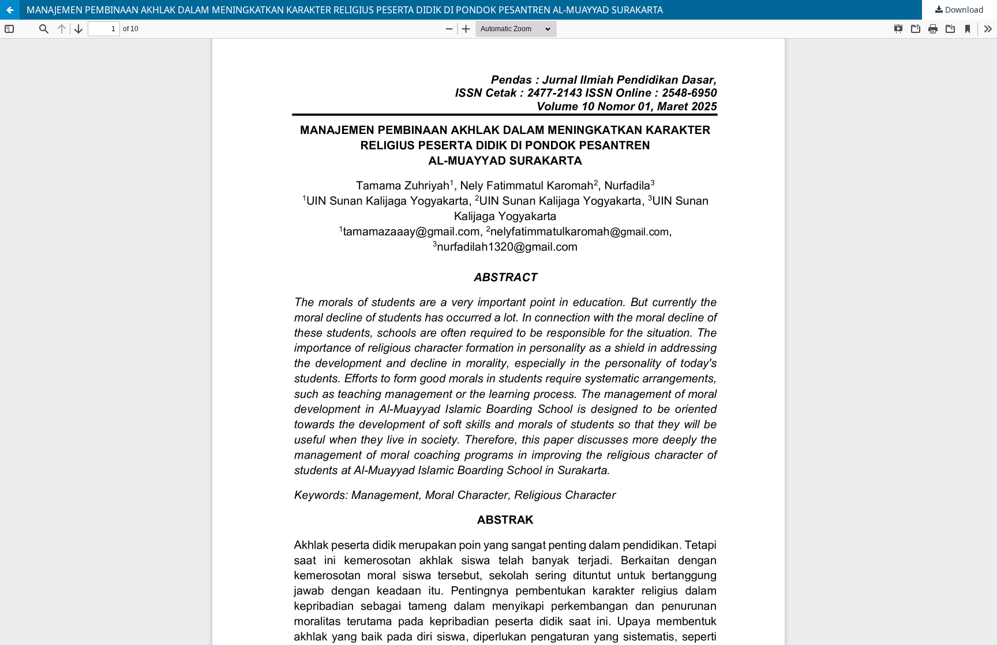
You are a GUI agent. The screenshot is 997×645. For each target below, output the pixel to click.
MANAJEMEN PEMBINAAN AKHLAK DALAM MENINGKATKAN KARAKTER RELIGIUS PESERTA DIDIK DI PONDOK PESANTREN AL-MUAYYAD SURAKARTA (345, 9)
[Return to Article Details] (10, 10)
